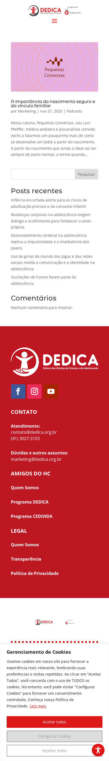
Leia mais (38, 705)
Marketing (27, 111)
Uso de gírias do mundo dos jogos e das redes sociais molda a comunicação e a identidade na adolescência (53, 263)
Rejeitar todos (54, 750)
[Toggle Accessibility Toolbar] (98, 750)
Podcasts (74, 111)
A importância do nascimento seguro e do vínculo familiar (53, 103)
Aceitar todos (54, 721)
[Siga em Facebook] (18, 391)
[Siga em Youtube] (51, 391)
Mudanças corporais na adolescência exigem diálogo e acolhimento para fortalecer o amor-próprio (51, 221)
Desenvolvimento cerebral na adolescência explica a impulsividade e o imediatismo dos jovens (50, 242)
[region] (54, 702)
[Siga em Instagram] (34, 391)
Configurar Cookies (54, 736)
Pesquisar (86, 174)
